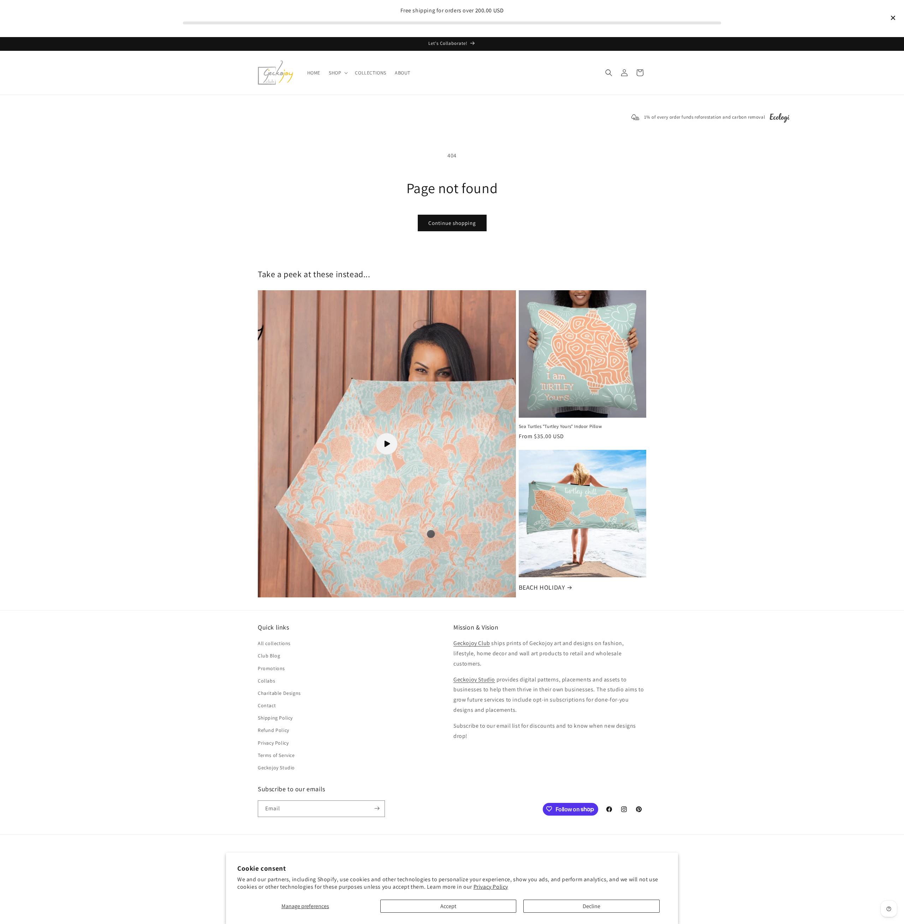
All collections (274, 643)
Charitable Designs (279, 693)
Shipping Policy (275, 718)
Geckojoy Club (471, 643)
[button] (338, 72)
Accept (448, 906)
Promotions (271, 668)
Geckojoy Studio (276, 768)
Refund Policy (273, 730)
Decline (591, 906)
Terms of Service (276, 755)
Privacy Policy (491, 886)
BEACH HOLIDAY (542, 587)
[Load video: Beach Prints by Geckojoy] (387, 443)
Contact (267, 706)
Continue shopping (452, 223)
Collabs (266, 681)
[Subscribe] (377, 808)
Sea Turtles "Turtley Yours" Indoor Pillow (560, 427)
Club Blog (269, 656)
